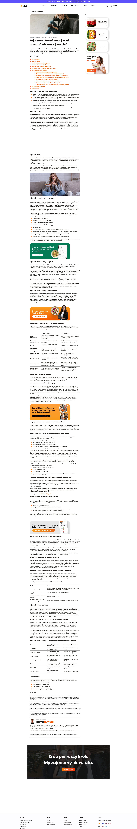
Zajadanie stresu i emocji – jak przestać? (41, 66)
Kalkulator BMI (82, 826)
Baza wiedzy (74, 5)
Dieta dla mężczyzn (51, 824)
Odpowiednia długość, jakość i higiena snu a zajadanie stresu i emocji (52, 77)
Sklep (85, 5)
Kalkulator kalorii (82, 820)
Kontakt (92, 5)
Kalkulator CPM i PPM (83, 822)
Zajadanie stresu (36, 61)
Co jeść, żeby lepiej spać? (44, 494)
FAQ (65, 826)
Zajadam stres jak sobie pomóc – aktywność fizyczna (49, 81)
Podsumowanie (35, 88)
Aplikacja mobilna (67, 822)
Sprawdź (91, 70)
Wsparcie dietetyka (68, 824)
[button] (25, 5)
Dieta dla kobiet (50, 822)
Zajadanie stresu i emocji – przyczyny (41, 63)
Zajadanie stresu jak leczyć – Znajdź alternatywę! (48, 82)
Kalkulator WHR (82, 824)
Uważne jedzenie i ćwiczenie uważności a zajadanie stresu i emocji (51, 75)
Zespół (65, 820)
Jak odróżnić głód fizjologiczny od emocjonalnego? (44, 68)
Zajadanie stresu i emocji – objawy (40, 64)
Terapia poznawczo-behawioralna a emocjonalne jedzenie (50, 73)
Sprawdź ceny (86, 1)
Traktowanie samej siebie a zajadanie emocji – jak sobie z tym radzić (52, 84)
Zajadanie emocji (36, 59)
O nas (63, 5)
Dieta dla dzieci (50, 826)
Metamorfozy (54, 5)
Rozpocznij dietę (68, 769)
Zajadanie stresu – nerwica (38, 86)
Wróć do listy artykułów (37, 11)
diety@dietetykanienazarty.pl (26, 820)
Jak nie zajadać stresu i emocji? (39, 70)
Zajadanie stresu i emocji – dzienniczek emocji (47, 79)
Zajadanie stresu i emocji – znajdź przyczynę (46, 72)
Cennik (44, 5)
